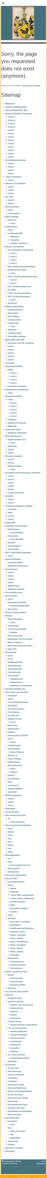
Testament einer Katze (16, 1108)
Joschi (10, 835)
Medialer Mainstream (13, 795)
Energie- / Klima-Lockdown (15, 612)
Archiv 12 (11, 120)
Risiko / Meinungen (15, 619)
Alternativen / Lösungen (17, 602)
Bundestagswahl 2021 (13, 396)
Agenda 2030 (10, 522)
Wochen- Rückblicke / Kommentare (18, 113)
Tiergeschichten (16, 968)
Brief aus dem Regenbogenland (20, 1091)
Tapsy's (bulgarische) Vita (20, 865)
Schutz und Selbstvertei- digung (20, 645)
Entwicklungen (13, 529)
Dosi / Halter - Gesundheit (20, 921)
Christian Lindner (14, 320)
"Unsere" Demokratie (13, 177)
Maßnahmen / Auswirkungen (21, 685)
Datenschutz (10, 1151)
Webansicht (41, 1163)
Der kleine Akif (13, 715)
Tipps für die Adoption (18, 1035)
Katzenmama (13, 1101)
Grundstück (12, 1121)
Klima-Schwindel (14, 672)
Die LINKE (12, 290)
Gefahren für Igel (16, 1008)
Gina (9, 848)
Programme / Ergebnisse (17, 386)
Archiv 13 (11, 117)
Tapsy (10, 862)
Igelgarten (14, 1011)
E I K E (10, 659)
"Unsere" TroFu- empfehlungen (22, 898)
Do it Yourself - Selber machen (17, 991)
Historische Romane (18, 965)
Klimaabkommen (16, 679)
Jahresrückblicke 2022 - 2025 (16, 110)
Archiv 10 (11, 127)
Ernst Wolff (12, 792)
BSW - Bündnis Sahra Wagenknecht (21, 266)
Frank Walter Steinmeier (17, 336)
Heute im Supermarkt (16, 1074)
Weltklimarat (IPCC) (15, 662)
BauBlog (11, 1144)
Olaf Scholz (12, 330)
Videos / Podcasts (17, 752)
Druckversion (9, 1161)
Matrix (10, 512)
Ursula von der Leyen (16, 493)
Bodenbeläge (15, 1138)
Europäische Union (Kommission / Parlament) (22, 473)
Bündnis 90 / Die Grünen (17, 270)
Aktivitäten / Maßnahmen (17, 433)
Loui (9, 858)
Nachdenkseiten (14, 749)
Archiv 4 (11, 147)
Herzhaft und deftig (17, 985)
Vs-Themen (12, 509)
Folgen (10, 369)
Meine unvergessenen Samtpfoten (18, 825)
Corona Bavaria (14, 213)
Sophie (10, 845)
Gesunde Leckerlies (17, 902)
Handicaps (14, 1051)
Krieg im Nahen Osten (13, 592)
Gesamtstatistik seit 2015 (19, 1058)
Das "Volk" (9, 197)
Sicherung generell (17, 1038)
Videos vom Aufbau (17, 1131)
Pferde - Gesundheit (18, 945)
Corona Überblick (12, 812)
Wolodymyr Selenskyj (16, 589)
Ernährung (14, 892)
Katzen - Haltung (16, 938)
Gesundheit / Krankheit (19, 908)
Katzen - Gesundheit (18, 935)
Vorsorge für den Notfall (17, 629)
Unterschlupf (15, 1018)
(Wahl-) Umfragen (12, 216)
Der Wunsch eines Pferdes (18, 1098)
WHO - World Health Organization (18, 552)
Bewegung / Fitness (17, 931)
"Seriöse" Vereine (14, 1021)
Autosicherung (16, 1041)
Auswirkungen (13, 626)
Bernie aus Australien (16, 709)
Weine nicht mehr (14, 1114)
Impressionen (13, 536)
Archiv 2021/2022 (16, 532)
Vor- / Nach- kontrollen (16, 1055)
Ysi (9, 818)
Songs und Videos (12, 207)
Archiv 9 (11, 130)
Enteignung (12, 446)
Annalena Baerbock (15, 310)
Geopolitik (9, 496)
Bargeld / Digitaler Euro (17, 439)
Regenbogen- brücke (16, 1084)
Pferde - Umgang (16, 951)
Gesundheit (14, 1048)
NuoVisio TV (12, 755)
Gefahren (13, 912)
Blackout (8, 616)
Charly (10, 828)
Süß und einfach (16, 981)
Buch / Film (12, 649)
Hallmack (11, 732)
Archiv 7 (11, 137)
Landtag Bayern (11, 226)
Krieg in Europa (11, 569)
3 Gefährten (12, 1081)
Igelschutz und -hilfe (15, 1001)
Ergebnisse (12, 220)
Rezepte (11, 975)
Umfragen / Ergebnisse (19, 243)
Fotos (12, 1124)
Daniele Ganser (14, 729)
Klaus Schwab (13, 549)
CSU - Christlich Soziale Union (19, 286)
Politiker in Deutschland (14, 306)
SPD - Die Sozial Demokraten (19, 296)
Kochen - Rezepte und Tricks (16, 971)
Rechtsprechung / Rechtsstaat (16, 389)
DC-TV (12, 722)
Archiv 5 (11, 143)
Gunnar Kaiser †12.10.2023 (18, 735)
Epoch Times (13, 725)
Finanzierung (13, 1141)
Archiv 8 (11, 133)
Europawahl (10, 363)
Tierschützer (12, 1078)
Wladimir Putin (13, 586)
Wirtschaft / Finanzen (13, 436)
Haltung (13, 888)
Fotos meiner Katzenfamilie (15, 875)
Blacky (10, 852)
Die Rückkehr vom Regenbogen (20, 1111)
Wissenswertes (13, 868)
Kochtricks (12, 988)
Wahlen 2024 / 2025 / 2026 (14, 340)
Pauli (10, 842)
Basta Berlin (12, 705)
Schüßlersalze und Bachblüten (22, 928)
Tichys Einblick (13, 778)
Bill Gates (11, 542)
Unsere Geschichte (17, 822)
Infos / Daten (12, 609)
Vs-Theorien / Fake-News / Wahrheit (18, 506)
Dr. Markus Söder (14, 333)
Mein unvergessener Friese (15, 815)
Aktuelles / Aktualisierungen (16, 107)
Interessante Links (12, 1118)
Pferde (10, 915)
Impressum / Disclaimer (14, 1148)
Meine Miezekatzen (12, 855)
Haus (10, 1128)
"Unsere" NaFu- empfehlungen (22, 895)
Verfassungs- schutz (13, 429)
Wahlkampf (14, 236)
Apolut (10, 699)
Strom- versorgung (15, 635)
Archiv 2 (11, 153)
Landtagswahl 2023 (15, 233)
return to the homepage (31, 85)
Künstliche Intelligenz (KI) (15, 689)
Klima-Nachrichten (15, 669)
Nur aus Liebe (13, 1068)
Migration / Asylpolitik (13, 456)
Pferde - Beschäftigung (19, 941)
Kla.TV (10, 739)
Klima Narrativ (10, 652)
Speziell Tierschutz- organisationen (23, 1025)
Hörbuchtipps (13, 958)
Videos (10, 210)
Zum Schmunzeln (17, 961)
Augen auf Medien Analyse (18, 702)
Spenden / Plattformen (18, 1031)
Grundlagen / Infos (15, 998)
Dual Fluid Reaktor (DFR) (19, 606)
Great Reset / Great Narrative (16, 526)
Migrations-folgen (14, 466)
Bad (11, 1134)
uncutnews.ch (13, 785)
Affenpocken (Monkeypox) (18, 566)
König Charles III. (14, 546)
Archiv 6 (11, 140)
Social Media (10, 808)
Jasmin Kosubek (14, 745)
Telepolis (11, 775)
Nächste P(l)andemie (13, 559)
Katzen (10, 885)
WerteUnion (12, 303)
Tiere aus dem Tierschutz (17, 1028)
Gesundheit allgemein (16, 882)
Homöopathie (15, 925)
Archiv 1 (11, 157)
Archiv (12, 223)
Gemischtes (14, 955)
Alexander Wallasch (15, 788)
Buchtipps (12, 918)
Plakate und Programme (17, 423)
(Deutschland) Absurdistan (15, 160)
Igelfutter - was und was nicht (21, 1005)
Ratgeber (13, 632)
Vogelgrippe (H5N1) (15, 562)
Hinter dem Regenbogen (17, 1088)
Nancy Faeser (13, 313)
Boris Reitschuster (15, 765)
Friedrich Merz (13, 323)
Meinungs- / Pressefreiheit (15, 183)
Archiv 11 (11, 123)
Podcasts (13, 772)
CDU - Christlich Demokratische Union (22, 276)
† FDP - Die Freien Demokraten (19, 293)
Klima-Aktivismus (14, 665)
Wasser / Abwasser (15, 642)
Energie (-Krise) (11, 596)
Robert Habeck (13, 316)
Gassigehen (12, 1061)
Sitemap (18, 1161)
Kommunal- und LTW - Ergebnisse (21, 343)
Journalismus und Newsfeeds (16, 692)
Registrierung (15, 1045)
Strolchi (11, 832)
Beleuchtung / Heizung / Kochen (20, 639)
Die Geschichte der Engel (17, 1104)
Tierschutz (9, 995)
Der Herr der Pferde (15, 1094)
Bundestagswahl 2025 (13, 366)
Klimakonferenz (16, 682)
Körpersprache (13, 872)
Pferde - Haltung (16, 948)
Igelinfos (13, 1015)
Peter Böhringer (14, 712)
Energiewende (13, 675)
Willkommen (10, 103)
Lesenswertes (10, 1064)
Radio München (14, 762)
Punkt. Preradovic (15, 759)
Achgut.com (12, 695)
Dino (9, 838)
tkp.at (10, 782)
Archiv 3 (11, 150)
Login (43, 1161)
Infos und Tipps (11, 878)
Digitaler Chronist (14, 719)
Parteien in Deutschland (14, 246)
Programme (14, 240)
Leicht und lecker (16, 978)
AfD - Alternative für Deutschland (20, 250)
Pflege (12, 905)
